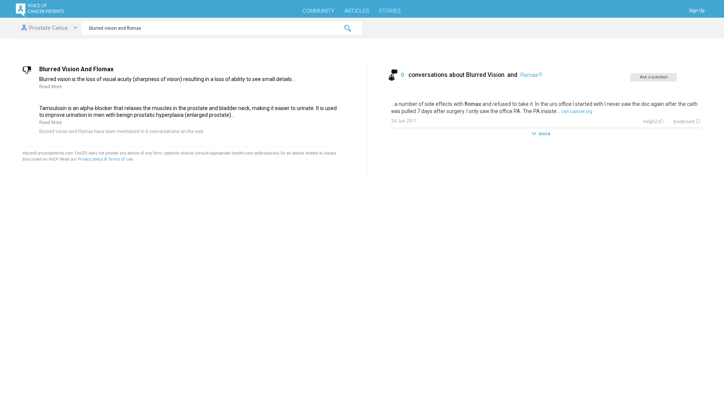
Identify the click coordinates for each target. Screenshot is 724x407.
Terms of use (120, 159)
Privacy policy (91, 159)
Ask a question (654, 77)
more (544, 133)
